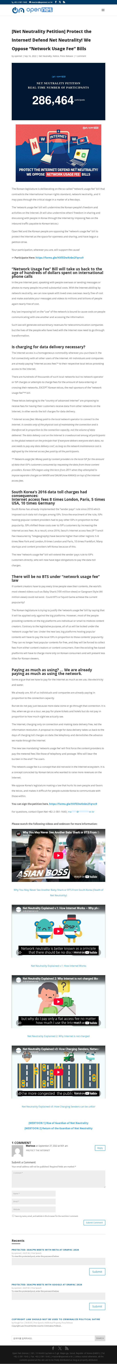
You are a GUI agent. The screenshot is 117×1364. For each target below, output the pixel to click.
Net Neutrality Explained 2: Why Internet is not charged (58, 1036)
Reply (100, 1147)
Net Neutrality (45, 56)
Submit (97, 1272)
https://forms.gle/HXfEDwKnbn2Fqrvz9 (59, 257)
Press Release (66, 56)
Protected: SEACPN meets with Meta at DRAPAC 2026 (45, 1249)
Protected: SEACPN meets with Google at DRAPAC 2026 (47, 1284)
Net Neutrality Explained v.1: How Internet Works (58, 965)
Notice (56, 56)
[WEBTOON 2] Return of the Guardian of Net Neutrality (58, 1128)
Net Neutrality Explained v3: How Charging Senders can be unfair (58, 1106)
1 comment (80, 56)
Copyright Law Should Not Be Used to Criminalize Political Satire (56, 1319)
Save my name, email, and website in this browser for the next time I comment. (46, 1216)
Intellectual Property (53, 1323)
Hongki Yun (18, 1323)
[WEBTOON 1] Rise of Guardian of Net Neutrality (58, 1123)
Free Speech (36, 1253)
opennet (18, 56)
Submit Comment (94, 1222)
